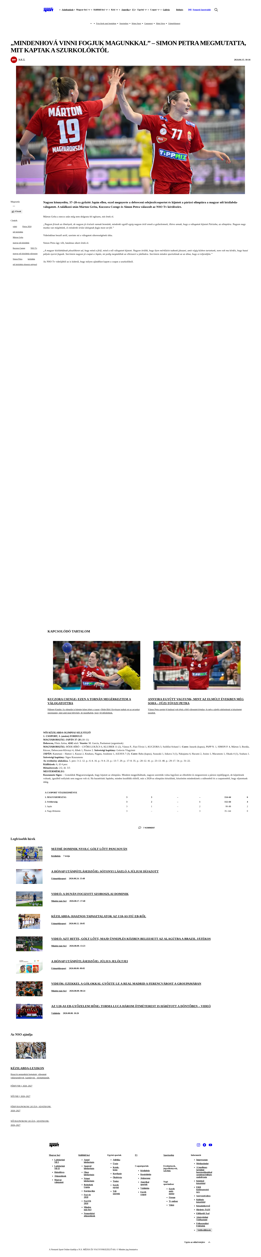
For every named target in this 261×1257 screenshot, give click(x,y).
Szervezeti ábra (203, 1196)
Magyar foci (54, 1155)
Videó (171, 1205)
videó (15, 227)
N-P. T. (21, 59)
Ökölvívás (117, 1177)
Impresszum (202, 1160)
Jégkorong (145, 1178)
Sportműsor (123, 23)
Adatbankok (67, 10)
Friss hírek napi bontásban (106, 23)
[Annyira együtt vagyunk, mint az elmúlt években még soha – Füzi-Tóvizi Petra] (197, 689)
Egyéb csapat (143, 1193)
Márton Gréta (18, 237)
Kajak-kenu (116, 1168)
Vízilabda (55, 1013)
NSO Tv (34, 248)
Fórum (172, 1197)
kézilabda (31, 259)
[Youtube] (210, 1145)
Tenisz (116, 1181)
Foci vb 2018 (87, 1196)
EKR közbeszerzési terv (202, 1189)
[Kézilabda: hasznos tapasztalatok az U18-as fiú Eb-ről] (29, 928)
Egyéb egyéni (116, 1186)
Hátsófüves (59, 1172)
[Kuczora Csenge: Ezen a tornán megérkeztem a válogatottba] (96, 689)
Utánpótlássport (174, 23)
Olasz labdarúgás (89, 1173)
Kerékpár (117, 1173)
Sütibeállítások (204, 1230)
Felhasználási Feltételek (202, 1224)
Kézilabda (55, 856)
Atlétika (116, 1160)
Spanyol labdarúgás (89, 1167)
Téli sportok (116, 1192)
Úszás (115, 1163)
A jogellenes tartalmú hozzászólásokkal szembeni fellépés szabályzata (204, 1172)
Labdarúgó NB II (59, 1167)
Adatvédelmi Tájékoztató (202, 1218)
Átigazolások (60, 1176)
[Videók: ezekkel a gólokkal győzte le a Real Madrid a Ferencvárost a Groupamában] (29, 995)
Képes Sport (136, 23)
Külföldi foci (84, 1155)
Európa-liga (89, 1191)
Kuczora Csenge (19, 248)
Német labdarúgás (89, 1179)
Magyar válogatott (58, 1181)
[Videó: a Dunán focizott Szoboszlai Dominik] (29, 905)
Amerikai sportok (144, 1183)
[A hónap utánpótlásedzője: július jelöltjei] (29, 973)
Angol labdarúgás (89, 1161)
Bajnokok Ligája (88, 1186)
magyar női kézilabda (21, 243)
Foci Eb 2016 (87, 1202)
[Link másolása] (14, 206)
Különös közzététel (200, 1200)
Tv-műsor (173, 1201)
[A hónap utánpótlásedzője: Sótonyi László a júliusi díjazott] (29, 883)
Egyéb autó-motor (172, 1191)
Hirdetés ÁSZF (203, 1209)
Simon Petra (17, 259)
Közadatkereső (203, 1206)
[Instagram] (198, 1145)
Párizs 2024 (26, 227)
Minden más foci (58, 901)
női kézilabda (18, 232)
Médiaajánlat (202, 1163)
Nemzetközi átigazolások (89, 1214)
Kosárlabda (145, 1174)
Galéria (166, 10)
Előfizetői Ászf (202, 1213)
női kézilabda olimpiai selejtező (25, 264)
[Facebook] (204, 1145)
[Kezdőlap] (48, 9)
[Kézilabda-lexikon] (31, 1058)
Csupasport (148, 23)
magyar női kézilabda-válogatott (25, 254)
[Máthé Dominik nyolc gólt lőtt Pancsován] (29, 861)
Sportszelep (168, 1155)
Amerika (125, 10)
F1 (133, 10)
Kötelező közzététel (200, 1182)
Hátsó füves (160, 23)
